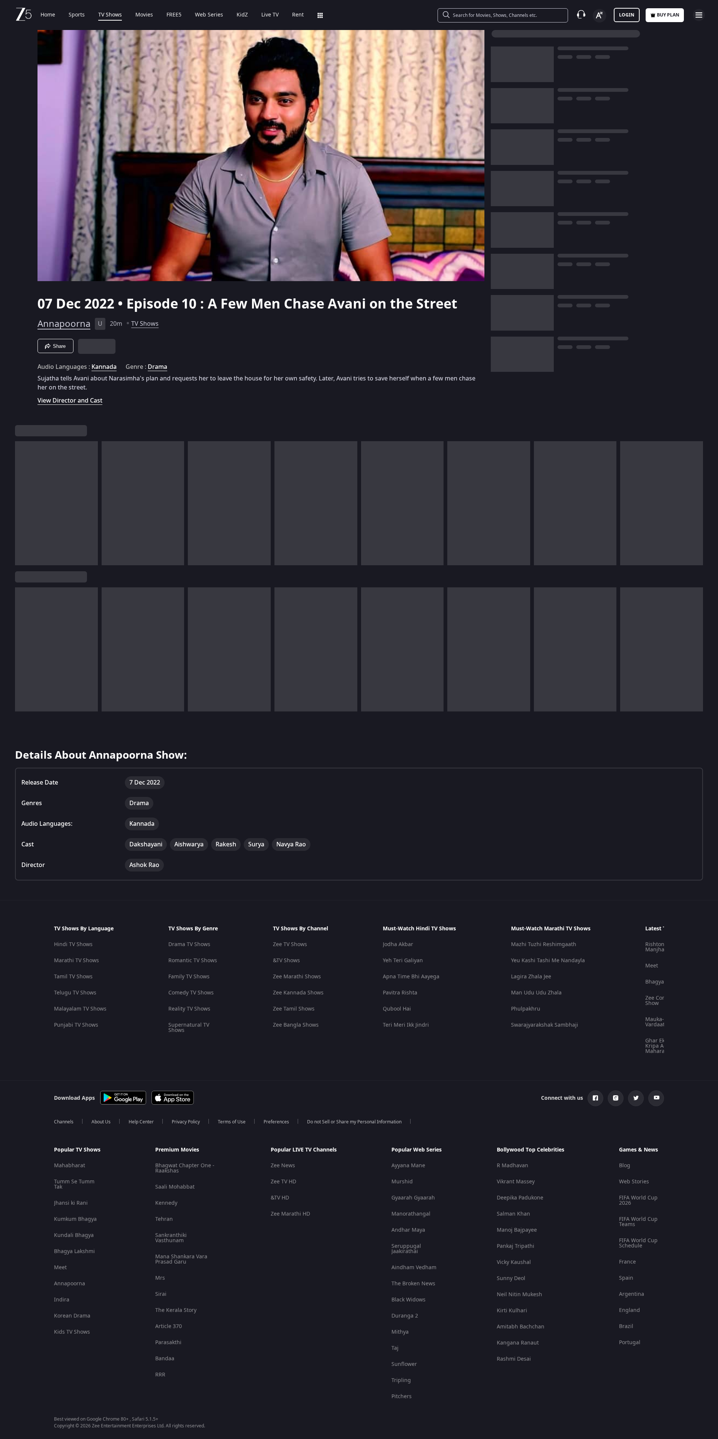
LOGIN (626, 15)
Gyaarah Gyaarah (413, 1198)
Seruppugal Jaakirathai (406, 1248)
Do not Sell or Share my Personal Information (354, 1122)
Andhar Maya (408, 1230)
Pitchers (401, 1396)
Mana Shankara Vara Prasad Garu (181, 1259)
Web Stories (634, 1182)
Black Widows (408, 1300)
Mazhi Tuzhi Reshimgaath (543, 944)
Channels (63, 1122)
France (627, 1262)
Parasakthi (168, 1342)
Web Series (209, 15)
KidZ (242, 15)
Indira (61, 1300)
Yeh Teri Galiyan (403, 960)
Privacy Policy (186, 1122)
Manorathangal (410, 1214)
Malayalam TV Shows (80, 1009)
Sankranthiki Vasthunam (171, 1237)
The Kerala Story (175, 1310)
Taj (395, 1348)
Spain (626, 1278)
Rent (298, 15)
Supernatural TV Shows (188, 1027)
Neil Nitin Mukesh (519, 1294)
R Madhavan (512, 1165)
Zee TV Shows (290, 944)
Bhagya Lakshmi (74, 1251)
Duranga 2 (404, 1316)
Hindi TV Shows (73, 944)
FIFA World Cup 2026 (638, 1200)
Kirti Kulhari (512, 1311)
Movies (144, 15)
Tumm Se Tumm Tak (74, 1184)
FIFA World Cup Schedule (638, 1243)
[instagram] (616, 1098)
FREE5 (173, 15)
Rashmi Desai (514, 1359)
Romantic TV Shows (192, 960)
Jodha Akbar (398, 944)
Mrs (160, 1278)
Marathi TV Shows (76, 960)
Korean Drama (72, 1316)
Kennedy (166, 1203)
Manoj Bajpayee (517, 1230)
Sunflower (404, 1364)
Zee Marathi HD (290, 1214)
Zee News (283, 1165)
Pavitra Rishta (400, 993)
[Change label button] (599, 15)
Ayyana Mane (408, 1165)
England (629, 1310)
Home (47, 15)
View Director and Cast (69, 400)
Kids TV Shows (72, 1332)
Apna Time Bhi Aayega (411, 977)
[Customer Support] (581, 15)
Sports (77, 15)
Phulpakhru (525, 1009)
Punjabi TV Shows (76, 1025)
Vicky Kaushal (514, 1262)
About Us (101, 1122)
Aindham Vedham (413, 1267)
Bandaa (164, 1359)
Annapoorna (63, 324)
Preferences (276, 1122)
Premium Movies (177, 1150)
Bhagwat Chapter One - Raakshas (184, 1168)
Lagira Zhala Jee (531, 977)
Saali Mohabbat (175, 1187)
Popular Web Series (416, 1150)
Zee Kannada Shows (298, 993)
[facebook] (595, 1098)
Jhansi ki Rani (71, 1203)
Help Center (141, 1122)
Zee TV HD (283, 1182)
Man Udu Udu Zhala (536, 993)
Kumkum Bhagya (75, 1219)
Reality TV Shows (189, 1009)
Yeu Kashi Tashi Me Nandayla (548, 960)
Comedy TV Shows (191, 993)
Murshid (402, 1182)
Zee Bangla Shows (296, 1025)
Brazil (626, 1326)
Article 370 (168, 1326)
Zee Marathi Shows (297, 977)
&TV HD (280, 1198)
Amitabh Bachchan (520, 1327)
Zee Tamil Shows (294, 1009)
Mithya (400, 1332)
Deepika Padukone (520, 1198)
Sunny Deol (511, 1278)
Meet (651, 966)
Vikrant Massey (516, 1182)
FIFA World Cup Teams (638, 1221)
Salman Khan (513, 1214)
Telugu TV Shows (75, 993)
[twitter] (636, 1098)
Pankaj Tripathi (515, 1246)
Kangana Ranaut (518, 1343)
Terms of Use (232, 1122)
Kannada (104, 367)
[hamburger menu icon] (699, 15)
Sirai (160, 1294)
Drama (157, 367)
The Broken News (413, 1284)
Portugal (629, 1342)
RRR (160, 1375)
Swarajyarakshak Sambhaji (544, 1025)
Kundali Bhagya (74, 1235)
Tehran (164, 1219)
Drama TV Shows (189, 944)
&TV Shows (286, 960)
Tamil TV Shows (73, 977)
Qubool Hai (397, 1009)
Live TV (270, 15)
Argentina (631, 1294)
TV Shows (110, 15)
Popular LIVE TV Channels (304, 1150)
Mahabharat (69, 1165)
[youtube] (656, 1098)
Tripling (401, 1380)
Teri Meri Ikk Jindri (406, 1025)
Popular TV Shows (77, 1150)
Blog (624, 1165)
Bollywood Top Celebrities (530, 1150)
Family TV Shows (189, 977)
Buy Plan (668, 15)
